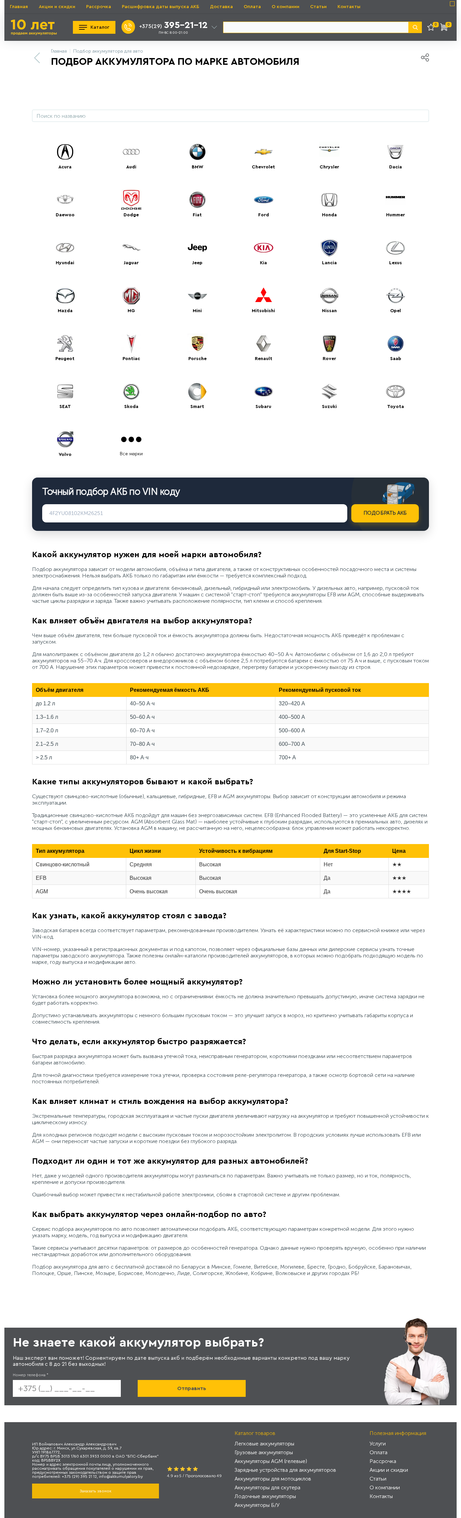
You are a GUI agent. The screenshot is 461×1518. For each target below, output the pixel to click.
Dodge (131, 215)
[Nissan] (329, 296)
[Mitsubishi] (263, 296)
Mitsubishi (263, 310)
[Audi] (131, 152)
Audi (131, 167)
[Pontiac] (131, 343)
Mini (197, 310)
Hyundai (65, 263)
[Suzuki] (329, 391)
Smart (197, 406)
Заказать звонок (95, 1491)
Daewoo (65, 215)
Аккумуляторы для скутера (267, 1487)
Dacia (395, 167)
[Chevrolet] (263, 152)
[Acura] (65, 152)
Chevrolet (263, 167)
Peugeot (65, 358)
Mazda (65, 310)
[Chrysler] (329, 152)
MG (131, 310)
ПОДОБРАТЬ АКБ (385, 513)
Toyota (395, 406)
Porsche (197, 358)
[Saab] (395, 343)
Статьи (318, 6)
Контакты (348, 6)
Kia (263, 263)
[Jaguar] (131, 248)
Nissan (329, 310)
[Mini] (197, 296)
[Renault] (263, 343)
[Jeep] (197, 248)
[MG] (131, 296)
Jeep (197, 263)
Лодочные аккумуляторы (265, 1496)
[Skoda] (131, 391)
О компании (285, 6)
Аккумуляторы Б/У (257, 1505)
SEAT (65, 406)
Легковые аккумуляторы (264, 1443)
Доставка (221, 6)
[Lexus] (395, 248)
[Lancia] (329, 248)
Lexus (395, 263)
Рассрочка (98, 6)
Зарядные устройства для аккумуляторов (285, 1470)
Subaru (263, 406)
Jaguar (131, 263)
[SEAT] (65, 391)
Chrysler (329, 167)
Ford (263, 215)
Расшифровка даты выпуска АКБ (160, 6)
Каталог (99, 27)
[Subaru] (263, 391)
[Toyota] (395, 391)
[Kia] (263, 248)
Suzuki (329, 406)
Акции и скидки (57, 6)
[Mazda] (65, 296)
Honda (329, 215)
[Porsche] (197, 343)
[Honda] (329, 200)
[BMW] (197, 152)
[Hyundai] (65, 248)
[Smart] (197, 391)
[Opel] (395, 296)
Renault (263, 358)
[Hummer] (395, 200)
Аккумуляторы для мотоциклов (273, 1478)
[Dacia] (395, 152)
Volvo (65, 454)
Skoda (131, 406)
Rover (329, 358)
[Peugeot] (65, 343)
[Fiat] (197, 200)
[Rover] (329, 343)
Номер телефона (30, 1375)
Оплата (252, 6)
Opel (395, 310)
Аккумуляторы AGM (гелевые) (271, 1461)
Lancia (329, 263)
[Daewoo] (65, 200)
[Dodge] (131, 200)
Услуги (378, 1443)
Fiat (197, 215)
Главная (19, 6)
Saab (395, 358)
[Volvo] (65, 439)
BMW (197, 167)
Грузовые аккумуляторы (264, 1452)
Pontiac (131, 358)
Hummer (395, 215)
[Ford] (263, 200)
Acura (65, 167)
